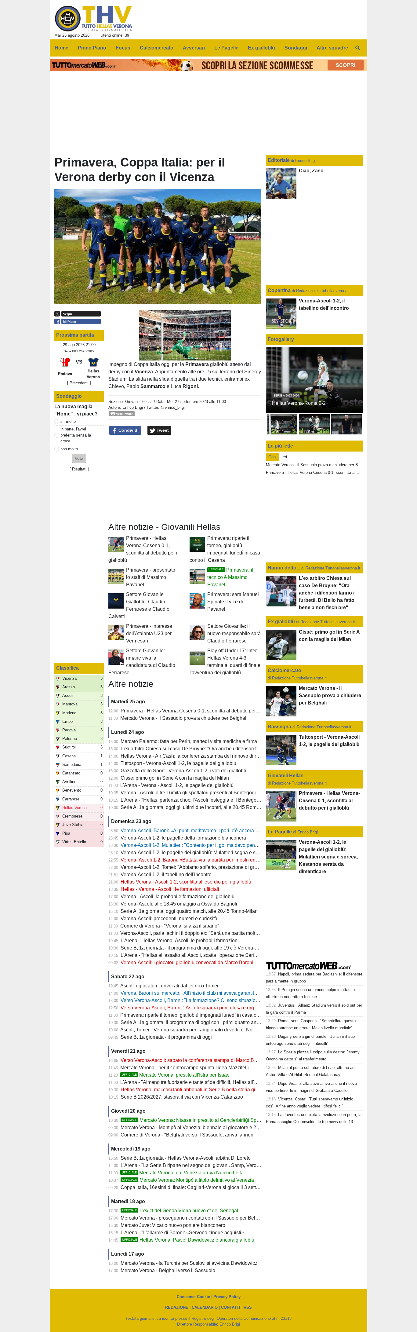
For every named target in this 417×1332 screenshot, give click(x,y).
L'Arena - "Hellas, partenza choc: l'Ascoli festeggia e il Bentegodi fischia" (199, 800)
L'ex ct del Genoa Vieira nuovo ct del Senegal (180, 1210)
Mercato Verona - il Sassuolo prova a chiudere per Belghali (184, 718)
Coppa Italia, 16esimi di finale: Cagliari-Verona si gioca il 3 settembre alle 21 (203, 1187)
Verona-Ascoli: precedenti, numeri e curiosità (169, 918)
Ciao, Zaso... (313, 170)
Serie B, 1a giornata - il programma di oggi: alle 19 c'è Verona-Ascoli (194, 947)
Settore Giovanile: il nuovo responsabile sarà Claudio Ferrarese (234, 633)
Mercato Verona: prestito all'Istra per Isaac (175, 1075)
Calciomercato (284, 670)
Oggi (272, 457)
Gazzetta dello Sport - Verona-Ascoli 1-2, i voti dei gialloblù (184, 770)
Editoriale (279, 160)
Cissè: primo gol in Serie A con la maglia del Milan (175, 778)
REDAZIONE (176, 1307)
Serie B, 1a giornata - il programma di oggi (166, 1037)
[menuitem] (357, 48)
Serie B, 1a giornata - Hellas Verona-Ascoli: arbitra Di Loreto (186, 1158)
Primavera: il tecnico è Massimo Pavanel (230, 577)
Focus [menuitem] (123, 47)
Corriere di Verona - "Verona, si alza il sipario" (169, 925)
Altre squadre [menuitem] (332, 47)
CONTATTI (230, 1307)
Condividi (128, 430)
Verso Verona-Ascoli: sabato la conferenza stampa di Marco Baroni (193, 1060)
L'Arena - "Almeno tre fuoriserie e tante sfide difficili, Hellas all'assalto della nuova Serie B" (217, 1082)
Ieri (284, 457)
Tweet (162, 430)
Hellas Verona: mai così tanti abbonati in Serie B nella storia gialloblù (195, 1089)
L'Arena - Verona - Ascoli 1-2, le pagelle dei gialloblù (177, 785)
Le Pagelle (280, 831)
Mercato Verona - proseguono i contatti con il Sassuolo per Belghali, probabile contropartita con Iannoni (232, 1217)
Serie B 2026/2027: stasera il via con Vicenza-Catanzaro (182, 1097)
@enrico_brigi (173, 407)
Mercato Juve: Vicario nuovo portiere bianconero (173, 1225)
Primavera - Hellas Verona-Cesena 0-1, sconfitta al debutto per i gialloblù (199, 710)
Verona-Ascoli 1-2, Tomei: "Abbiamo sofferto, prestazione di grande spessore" (204, 867)
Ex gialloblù (282, 621)
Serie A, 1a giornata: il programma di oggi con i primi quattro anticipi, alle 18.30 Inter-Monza (219, 1022)
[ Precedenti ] (79, 383)
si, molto (68, 421)
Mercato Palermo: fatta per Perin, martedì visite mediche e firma (189, 741)
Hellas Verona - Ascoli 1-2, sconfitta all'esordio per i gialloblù (186, 881)
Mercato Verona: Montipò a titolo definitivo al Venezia (188, 1180)
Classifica (67, 668)
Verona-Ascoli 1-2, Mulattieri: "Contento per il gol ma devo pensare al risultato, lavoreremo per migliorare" (234, 845)
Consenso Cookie (193, 1296)
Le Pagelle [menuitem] (226, 47)
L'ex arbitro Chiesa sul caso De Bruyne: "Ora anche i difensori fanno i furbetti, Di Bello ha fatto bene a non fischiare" (245, 748)
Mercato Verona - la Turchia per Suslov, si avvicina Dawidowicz (189, 1263)
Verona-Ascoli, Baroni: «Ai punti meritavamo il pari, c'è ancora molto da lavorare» (208, 830)
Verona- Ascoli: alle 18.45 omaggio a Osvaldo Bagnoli (179, 903)
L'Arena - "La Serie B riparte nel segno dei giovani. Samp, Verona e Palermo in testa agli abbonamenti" (232, 1165)
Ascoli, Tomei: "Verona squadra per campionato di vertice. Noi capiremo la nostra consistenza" (222, 1029)
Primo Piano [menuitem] (92, 47)
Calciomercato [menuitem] (156, 47)
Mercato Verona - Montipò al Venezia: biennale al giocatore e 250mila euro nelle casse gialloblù (224, 1127)
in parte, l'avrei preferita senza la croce (75, 435)
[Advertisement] (185, 479)
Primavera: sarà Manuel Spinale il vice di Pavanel (233, 602)
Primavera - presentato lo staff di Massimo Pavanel (150, 577)
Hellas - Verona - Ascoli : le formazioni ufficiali (170, 889)
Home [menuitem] (61, 47)
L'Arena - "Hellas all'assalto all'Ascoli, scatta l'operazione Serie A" (192, 955)
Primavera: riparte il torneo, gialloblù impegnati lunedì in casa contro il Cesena (204, 1015)
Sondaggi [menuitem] (296, 47)
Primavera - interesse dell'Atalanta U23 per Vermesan (149, 633)
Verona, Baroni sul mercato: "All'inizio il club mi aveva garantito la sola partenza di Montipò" (219, 993)
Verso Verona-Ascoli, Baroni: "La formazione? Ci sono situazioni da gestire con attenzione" (219, 1000)
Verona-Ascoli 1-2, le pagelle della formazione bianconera (183, 837)
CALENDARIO (205, 1307)
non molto (69, 449)
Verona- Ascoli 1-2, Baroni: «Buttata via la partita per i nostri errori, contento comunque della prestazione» (234, 859)
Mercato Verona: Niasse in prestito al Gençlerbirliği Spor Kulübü (199, 1120)
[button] (79, 458)
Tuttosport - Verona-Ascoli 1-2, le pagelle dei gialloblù (178, 763)
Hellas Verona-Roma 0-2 (299, 403)
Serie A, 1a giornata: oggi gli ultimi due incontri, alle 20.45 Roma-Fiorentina (202, 807)
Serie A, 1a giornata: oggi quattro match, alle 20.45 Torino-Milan (189, 911)
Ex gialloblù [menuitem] (261, 47)
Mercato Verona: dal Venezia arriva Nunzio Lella (183, 1172)
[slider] (171, 356)
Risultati (79, 469)
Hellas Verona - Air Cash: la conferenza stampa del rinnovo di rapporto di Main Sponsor (215, 756)
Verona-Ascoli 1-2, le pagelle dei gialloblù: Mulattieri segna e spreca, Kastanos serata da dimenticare (230, 852)
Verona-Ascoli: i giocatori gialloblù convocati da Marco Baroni (187, 962)
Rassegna (279, 726)
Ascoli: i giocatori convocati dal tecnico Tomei (169, 985)
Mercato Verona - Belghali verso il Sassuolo (168, 1270)
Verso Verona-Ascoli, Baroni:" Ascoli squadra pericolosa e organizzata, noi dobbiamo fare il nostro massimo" (238, 1007)
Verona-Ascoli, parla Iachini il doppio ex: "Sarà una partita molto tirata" (196, 933)
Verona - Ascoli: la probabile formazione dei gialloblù (177, 896)
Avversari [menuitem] (194, 47)
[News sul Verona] (93, 18)
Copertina (279, 290)
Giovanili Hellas (139, 401)
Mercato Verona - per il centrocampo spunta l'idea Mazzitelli (184, 1067)
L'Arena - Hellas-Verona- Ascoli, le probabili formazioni (180, 940)
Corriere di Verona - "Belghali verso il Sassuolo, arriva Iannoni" (188, 1134)
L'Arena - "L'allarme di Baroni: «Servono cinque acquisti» (182, 1232)
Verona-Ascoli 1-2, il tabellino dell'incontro (166, 874)
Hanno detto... (284, 567)
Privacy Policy (227, 1296)
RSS (248, 1307)
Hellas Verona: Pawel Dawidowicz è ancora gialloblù (188, 1239)
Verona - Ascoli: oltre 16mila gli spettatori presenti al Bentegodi (188, 792)
